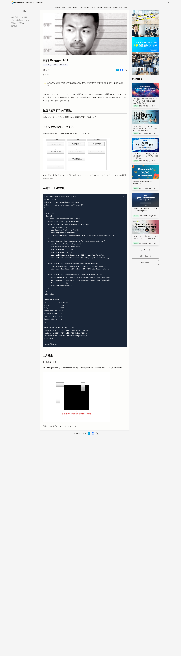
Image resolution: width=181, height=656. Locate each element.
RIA (56, 65)
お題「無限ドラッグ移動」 (20, 17)
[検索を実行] (146, 2)
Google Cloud (84, 7)
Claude (69, 7)
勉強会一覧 (145, 262)
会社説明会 (107, 7)
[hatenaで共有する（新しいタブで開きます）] (117, 70)
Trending (57, 7)
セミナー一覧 (145, 250)
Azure (93, 7)
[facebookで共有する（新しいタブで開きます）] (121, 70)
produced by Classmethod (34, 2)
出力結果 (14, 26)
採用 (125, 7)
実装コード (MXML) (17, 23)
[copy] (124, 196)
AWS (63, 7)
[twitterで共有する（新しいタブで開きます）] (125, 70)
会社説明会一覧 (145, 256)
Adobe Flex (64, 65)
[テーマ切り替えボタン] (169, 2)
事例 (120, 7)
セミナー (99, 7)
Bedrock (76, 7)
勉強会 (115, 7)
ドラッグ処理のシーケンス (20, 20)
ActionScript (48, 65)
